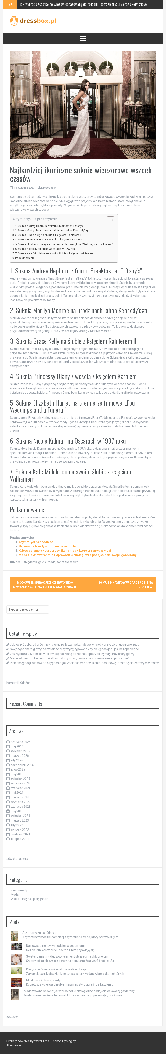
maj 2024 (17, 792)
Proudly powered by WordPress (28, 1041)
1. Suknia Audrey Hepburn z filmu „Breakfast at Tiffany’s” (50, 226)
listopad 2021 (20, 839)
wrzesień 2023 (21, 802)
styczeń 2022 (20, 829)
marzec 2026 (20, 755)
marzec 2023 (20, 820)
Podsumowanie (24, 257)
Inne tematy (19, 890)
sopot (60, 562)
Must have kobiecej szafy (43, 980)
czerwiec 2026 (20, 742)
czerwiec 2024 (20, 788)
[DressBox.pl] (33, 20)
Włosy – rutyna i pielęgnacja (29, 899)
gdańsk (32, 562)
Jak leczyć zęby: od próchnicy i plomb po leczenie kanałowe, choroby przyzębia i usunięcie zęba (74, 644)
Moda (17, 562)
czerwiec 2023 (20, 806)
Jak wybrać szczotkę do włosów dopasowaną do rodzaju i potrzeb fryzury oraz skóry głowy (84, 4)
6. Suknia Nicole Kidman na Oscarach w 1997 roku (45, 248)
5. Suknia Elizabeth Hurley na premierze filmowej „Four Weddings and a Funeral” (64, 244)
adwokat (12, 1017)
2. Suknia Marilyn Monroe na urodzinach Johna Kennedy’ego (52, 230)
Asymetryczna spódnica (36, 542)
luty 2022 (17, 825)
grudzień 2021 (20, 834)
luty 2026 (17, 760)
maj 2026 (17, 746)
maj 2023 (17, 811)
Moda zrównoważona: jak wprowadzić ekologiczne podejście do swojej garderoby (77, 555)
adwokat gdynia (17, 858)
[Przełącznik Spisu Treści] (108, 220)
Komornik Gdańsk (18, 682)
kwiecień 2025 (20, 779)
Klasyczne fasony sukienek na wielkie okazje (56, 969)
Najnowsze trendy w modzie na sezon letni (49, 546)
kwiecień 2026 (20, 751)
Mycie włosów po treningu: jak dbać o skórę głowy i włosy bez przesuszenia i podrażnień (69, 658)
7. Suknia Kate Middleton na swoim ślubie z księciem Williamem (54, 253)
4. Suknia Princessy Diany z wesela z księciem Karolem (48, 239)
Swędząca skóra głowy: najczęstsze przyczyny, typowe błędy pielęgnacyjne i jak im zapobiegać (74, 649)
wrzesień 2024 (21, 783)
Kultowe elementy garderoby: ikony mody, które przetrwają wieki (65, 550)
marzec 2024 (20, 797)
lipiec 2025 (18, 769)
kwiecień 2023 (20, 815)
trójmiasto (71, 562)
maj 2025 (17, 774)
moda (51, 562)
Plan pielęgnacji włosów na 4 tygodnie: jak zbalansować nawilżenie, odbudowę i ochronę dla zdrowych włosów (84, 663)
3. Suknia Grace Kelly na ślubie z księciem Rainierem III (48, 235)
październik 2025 (22, 765)
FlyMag (67, 1041)
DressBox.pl (48, 187)
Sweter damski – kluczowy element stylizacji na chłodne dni (67, 956)
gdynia (42, 562)
